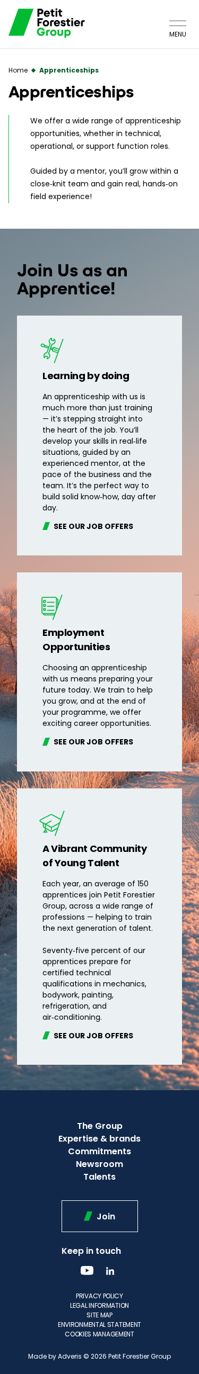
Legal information (99, 1305)
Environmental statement (99, 1324)
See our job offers (92, 526)
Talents (99, 1177)
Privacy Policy (99, 1295)
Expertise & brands (99, 1139)
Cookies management (99, 1334)
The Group (100, 1126)
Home (18, 70)
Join (104, 1216)
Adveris (70, 1356)
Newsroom (99, 1164)
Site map (99, 1314)
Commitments (99, 1151)
